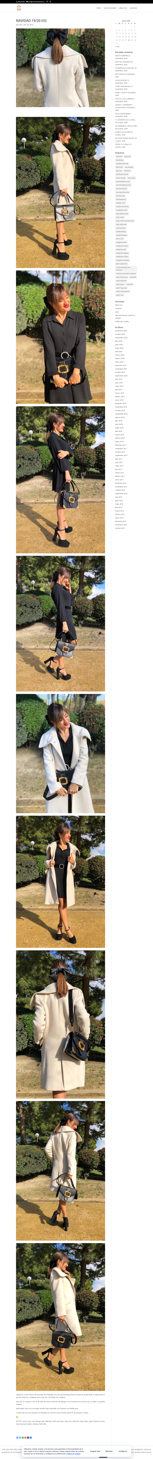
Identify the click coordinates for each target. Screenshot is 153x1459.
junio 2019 (119, 383)
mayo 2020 (119, 348)
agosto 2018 (120, 417)
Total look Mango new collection (123, 268)
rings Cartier (120, 217)
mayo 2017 (119, 466)
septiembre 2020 (121, 338)
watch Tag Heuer (121, 288)
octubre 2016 (120, 490)
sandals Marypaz (121, 235)
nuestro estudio (110, 8)
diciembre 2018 (120, 403)
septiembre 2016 (121, 493)
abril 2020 (118, 351)
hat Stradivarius (121, 199)
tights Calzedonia (121, 264)
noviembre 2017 (121, 448)
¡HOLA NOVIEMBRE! (122, 114)
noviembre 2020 (121, 331)
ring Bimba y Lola (121, 210)
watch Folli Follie (121, 281)
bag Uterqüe (129, 167)
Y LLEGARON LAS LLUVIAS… (125, 120)
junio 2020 (119, 344)
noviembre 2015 (121, 525)
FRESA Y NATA (120, 92)
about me (123, 8)
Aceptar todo (95, 1451)
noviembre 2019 (121, 369)
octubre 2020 (120, 334)
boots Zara (131, 178)
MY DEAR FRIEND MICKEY (124, 138)
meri (20, 25)
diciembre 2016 (120, 483)
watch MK (130, 284)
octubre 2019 (120, 372)
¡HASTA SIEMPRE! (121, 56)
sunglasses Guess (122, 246)
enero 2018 (119, 441)
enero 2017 (119, 480)
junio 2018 (119, 424)
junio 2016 (119, 500)
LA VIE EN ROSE (121, 80)
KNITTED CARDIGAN (122, 62)
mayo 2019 (119, 386)
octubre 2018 (120, 410)
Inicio (99, 8)
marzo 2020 (119, 355)
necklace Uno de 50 (122, 206)
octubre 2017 (120, 452)
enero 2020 (119, 362)
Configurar (123, 1451)
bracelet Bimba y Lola (123, 181)
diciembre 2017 (120, 445)
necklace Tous (120, 203)
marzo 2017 (119, 473)
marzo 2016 (119, 511)
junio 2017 (119, 462)
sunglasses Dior (121, 242)
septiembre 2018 (121, 414)
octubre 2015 (120, 528)
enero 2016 (119, 518)
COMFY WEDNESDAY (123, 86)
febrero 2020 (120, 358)
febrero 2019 (120, 396)
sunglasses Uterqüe (122, 260)
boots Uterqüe (121, 178)
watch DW (133, 277)
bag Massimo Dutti (122, 164)
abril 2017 (118, 469)
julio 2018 (118, 421)
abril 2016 (118, 507)
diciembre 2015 (120, 521)
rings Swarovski (121, 224)
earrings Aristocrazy (122, 192)
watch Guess (120, 284)
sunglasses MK (121, 249)
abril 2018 (118, 431)
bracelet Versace (121, 189)
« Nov (117, 46)
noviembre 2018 (121, 407)
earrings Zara (120, 196)
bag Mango (119, 160)
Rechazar (109, 1451)
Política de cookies (122, 321)
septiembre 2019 (121, 376)
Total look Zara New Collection (126, 274)
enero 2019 (119, 400)
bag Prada (119, 167)
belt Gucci (127, 171)
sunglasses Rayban (122, 253)
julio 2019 (118, 379)
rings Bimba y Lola (122, 214)
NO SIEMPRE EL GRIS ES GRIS (126, 126)
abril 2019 (118, 389)
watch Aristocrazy (121, 277)
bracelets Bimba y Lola (123, 185)
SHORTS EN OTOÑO (122, 132)
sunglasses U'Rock (122, 257)
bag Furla (119, 156)
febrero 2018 (120, 438)
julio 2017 (118, 459)
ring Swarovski (121, 228)
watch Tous (120, 295)
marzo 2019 (119, 393)
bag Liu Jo (127, 156)
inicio (117, 312)
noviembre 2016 (121, 487)
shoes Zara (119, 239)
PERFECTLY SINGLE (122, 144)
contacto (133, 8)
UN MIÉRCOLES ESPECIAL (124, 68)
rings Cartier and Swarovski (125, 221)
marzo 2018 (119, 435)
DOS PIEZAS (119, 74)
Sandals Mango (121, 232)
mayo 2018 (119, 428)
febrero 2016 (120, 514)
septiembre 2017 (121, 455)
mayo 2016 (119, 504)
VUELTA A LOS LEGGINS (124, 99)
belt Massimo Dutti (122, 174)
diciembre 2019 (120, 365)
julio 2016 (118, 497)
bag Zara (119, 171)
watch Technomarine (122, 291)
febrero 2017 (120, 476)
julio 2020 (118, 341)
